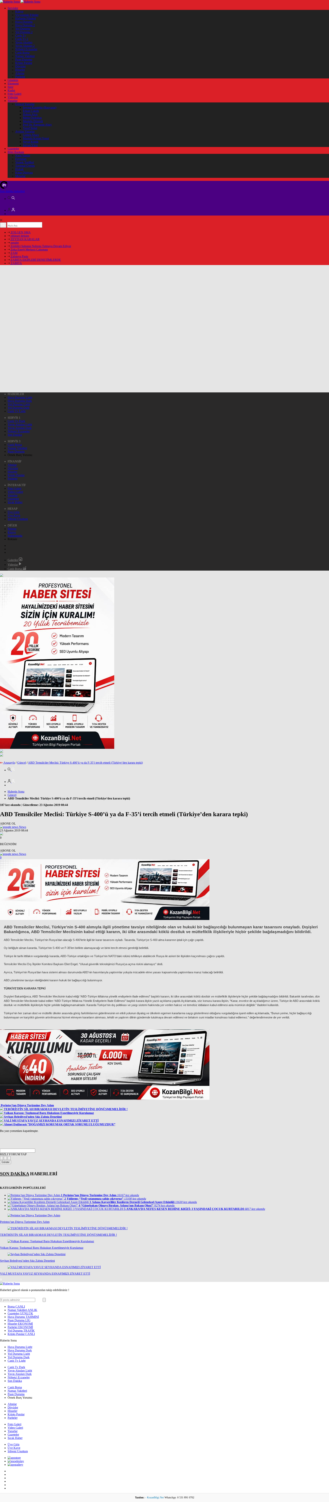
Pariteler (20, 76)
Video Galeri (15, 491)
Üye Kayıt (14, 515)
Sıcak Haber (15, 502)
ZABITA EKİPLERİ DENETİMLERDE (35, 259)
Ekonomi (13, 83)
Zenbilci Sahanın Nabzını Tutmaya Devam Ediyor (40, 246)
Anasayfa (9, 762)
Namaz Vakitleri (25, 56)
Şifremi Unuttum (18, 519)
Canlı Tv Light (17, 411)
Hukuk (19, 169)
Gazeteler (13, 148)
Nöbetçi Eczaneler (26, 49)
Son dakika (12, 191)
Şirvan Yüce (30, 145)
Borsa (16, 1306)
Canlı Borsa (22, 52)
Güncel (21, 762)
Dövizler (20, 66)
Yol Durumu (22, 28)
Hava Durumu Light (20, 397)
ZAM (14, 253)
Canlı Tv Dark (16, 421)
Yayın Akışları (23, 42)
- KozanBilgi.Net (154, 1497)
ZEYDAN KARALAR (25, 239)
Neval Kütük (30, 141)
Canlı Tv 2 (21, 39)
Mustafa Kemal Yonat (36, 138)
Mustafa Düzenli (33, 121)
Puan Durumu (23, 59)
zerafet (14, 242)
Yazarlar (13, 100)
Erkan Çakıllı (31, 111)
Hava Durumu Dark (20, 400)
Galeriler (13, 560)
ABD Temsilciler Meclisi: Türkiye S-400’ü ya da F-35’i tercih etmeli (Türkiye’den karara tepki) (85, 762)
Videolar (13, 97)
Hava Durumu (24, 21)
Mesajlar (20, 176)
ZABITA (16, 263)
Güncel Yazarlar (24, 104)
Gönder (6, 1162)
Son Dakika (15, 434)
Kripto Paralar (23, 63)
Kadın (11, 90)
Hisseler (20, 69)
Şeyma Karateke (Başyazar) (39, 107)
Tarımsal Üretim (25, 165)
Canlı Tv (20, 35)
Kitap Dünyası (24, 172)
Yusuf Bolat (30, 128)
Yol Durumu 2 (24, 32)
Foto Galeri (14, 93)
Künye (19, 11)
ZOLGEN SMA (20, 232)
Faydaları (20, 159)
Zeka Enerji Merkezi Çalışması (29, 249)
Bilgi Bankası (16, 152)
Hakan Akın (30, 114)
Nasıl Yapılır (22, 155)
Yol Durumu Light (19, 404)
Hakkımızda (15, 535)
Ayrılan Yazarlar (25, 131)
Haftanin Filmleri (25, 18)
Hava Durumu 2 (25, 25)
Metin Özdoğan (32, 117)
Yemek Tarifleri (24, 162)
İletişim (12, 528)
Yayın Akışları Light (20, 424)
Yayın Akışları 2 (25, 45)
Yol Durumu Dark (19, 407)
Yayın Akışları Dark (20, 428)
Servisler (13, 8)
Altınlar (19, 73)
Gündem (13, 80)
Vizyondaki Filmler (26, 15)
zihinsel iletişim (19, 235)
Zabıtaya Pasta (19, 256)
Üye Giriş (13, 512)
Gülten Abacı (31, 135)
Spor (10, 87)
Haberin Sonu (16, 791)
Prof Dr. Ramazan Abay (37, 124)
